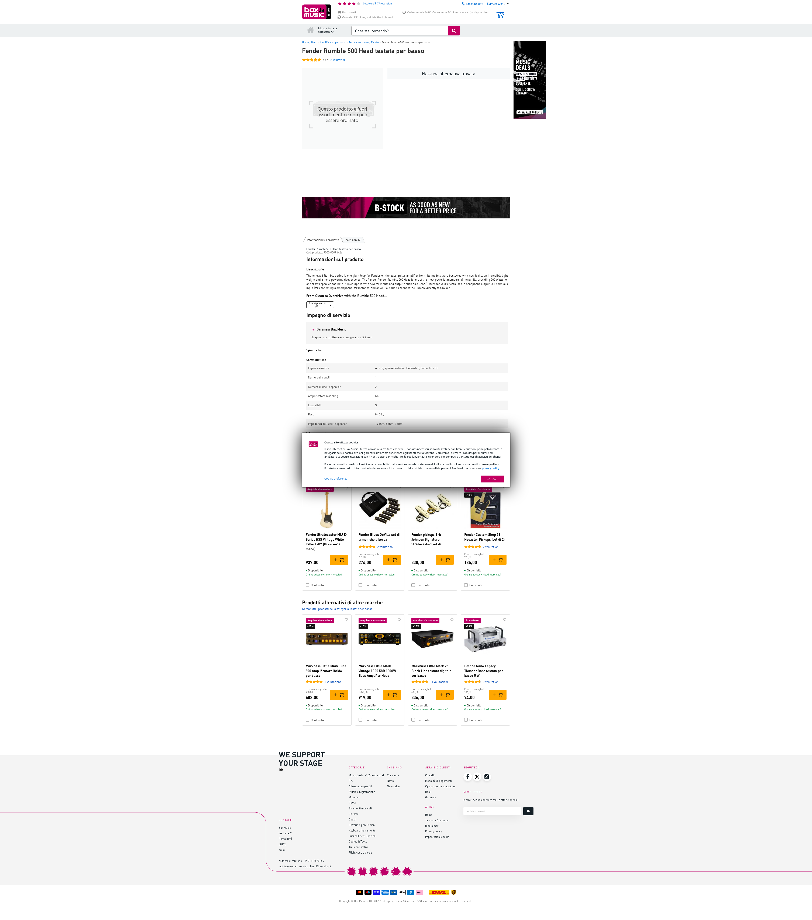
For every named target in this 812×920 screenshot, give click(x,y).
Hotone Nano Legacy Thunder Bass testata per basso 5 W (483, 670)
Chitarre (354, 814)
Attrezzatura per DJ (360, 786)
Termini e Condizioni (437, 820)
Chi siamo (393, 775)
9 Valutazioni (491, 682)
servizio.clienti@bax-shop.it (315, 866)
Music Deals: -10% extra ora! (366, 775)
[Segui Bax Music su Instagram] (487, 776)
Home (428, 814)
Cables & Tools (358, 841)
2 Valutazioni (385, 547)
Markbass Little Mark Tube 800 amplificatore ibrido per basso (326, 670)
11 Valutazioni (439, 682)
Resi (428, 791)
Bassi (352, 819)
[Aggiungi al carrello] (339, 560)
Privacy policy (433, 831)
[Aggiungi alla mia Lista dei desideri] (346, 488)
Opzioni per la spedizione (440, 786)
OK (495, 479)
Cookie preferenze (335, 478)
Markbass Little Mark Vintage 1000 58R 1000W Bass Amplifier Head (377, 670)
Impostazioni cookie (437, 836)
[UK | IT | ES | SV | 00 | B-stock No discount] (406, 207)
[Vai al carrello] (500, 13)
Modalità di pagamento (439, 780)
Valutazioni (338, 60)
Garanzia (430, 797)
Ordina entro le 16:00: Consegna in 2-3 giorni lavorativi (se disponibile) (447, 12)
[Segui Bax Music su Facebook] (467, 776)
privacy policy (490, 468)
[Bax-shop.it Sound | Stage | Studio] (316, 11)
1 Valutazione (332, 682)
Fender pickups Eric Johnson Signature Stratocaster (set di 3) (428, 539)
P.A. (351, 780)
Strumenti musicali (360, 808)
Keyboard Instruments (362, 830)
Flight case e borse (360, 852)
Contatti (430, 775)
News (390, 780)
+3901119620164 (313, 860)
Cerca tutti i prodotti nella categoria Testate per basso (337, 609)
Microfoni (354, 797)
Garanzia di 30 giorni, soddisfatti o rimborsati (367, 17)
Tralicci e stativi (358, 847)
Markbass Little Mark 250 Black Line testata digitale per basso (431, 670)
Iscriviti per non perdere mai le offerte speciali (491, 800)
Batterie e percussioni (362, 825)
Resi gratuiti (349, 12)
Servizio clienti (438, 767)
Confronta (317, 585)
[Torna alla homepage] (310, 30)
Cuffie (352, 803)
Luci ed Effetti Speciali (362, 836)
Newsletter (393, 786)
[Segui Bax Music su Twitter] (477, 776)
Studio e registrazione (362, 791)
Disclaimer (431, 825)
